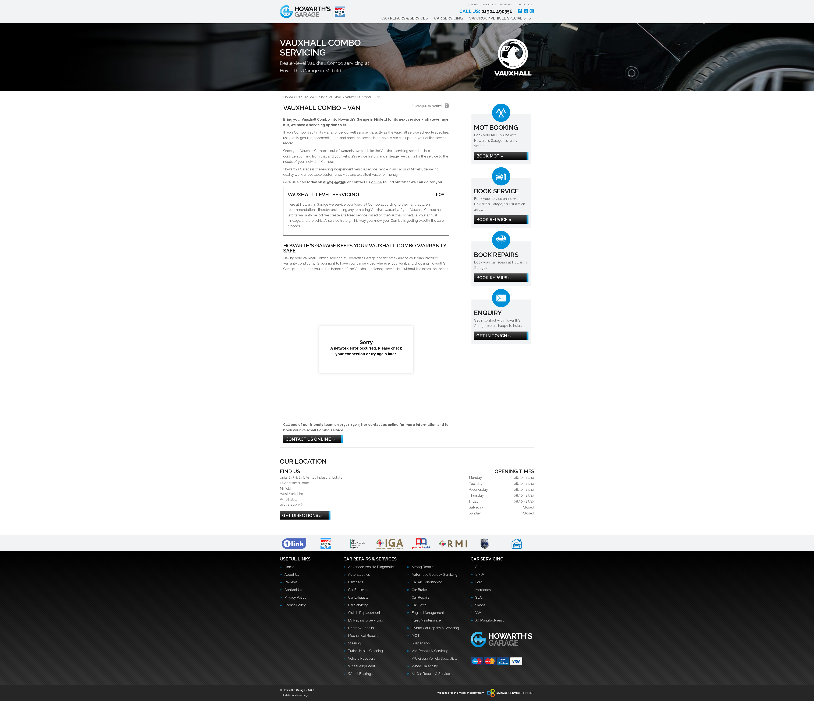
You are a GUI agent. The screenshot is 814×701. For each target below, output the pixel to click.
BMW (479, 574)
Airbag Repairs (423, 567)
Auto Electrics (359, 574)
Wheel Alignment (361, 666)
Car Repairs (420, 597)
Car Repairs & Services (404, 18)
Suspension (421, 643)
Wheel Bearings (360, 674)
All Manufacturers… (489, 620)
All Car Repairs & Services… (432, 674)
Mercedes (483, 590)
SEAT (479, 597)
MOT (416, 635)
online (376, 182)
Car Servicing (448, 18)
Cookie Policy (295, 605)
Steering (354, 643)
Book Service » (493, 219)
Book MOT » (489, 156)
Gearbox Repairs (361, 628)
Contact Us (524, 4)
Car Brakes (420, 590)
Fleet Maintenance (426, 620)
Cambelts (355, 582)
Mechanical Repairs (363, 635)
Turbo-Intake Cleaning (365, 651)
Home (474, 4)
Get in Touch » (493, 335)
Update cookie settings (295, 695)
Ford (478, 582)
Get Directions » (302, 515)
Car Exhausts (358, 597)
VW (478, 613)
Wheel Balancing (425, 666)
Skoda (480, 605)
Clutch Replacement (364, 613)
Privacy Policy (295, 597)
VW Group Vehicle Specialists (500, 18)
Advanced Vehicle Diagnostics (371, 567)
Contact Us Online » (310, 439)
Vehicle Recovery (361, 658)
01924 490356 (486, 11)
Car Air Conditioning (427, 582)
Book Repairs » (493, 277)
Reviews (506, 4)
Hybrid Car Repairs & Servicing (435, 628)
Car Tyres (419, 605)
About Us (489, 4)
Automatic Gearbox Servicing (434, 574)
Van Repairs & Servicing (430, 651)
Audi (478, 567)
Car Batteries (358, 590)
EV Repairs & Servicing (365, 620)
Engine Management (428, 613)
